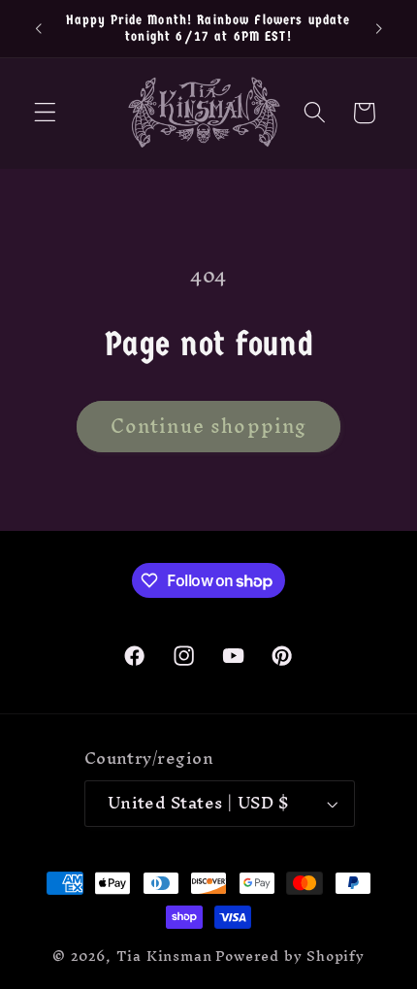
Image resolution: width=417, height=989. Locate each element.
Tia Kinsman (164, 956)
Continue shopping (209, 426)
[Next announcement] (379, 28)
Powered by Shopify (290, 956)
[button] (45, 113)
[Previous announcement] (37, 28)
